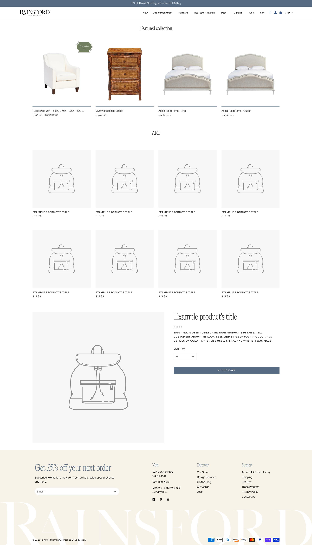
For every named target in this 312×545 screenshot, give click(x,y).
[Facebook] (153, 499)
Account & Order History (256, 472)
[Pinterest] (160, 499)
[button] (281, 12)
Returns (246, 482)
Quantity (179, 348)
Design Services (206, 477)
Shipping (247, 477)
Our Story (202, 472)
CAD (287, 12)
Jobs (199, 491)
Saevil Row (80, 539)
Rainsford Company (51, 539)
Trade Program (250, 487)
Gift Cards (203, 487)
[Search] (270, 12)
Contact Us (248, 496)
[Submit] (115, 491)
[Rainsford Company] (35, 13)
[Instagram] (168, 499)
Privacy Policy (250, 491)
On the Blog (204, 482)
